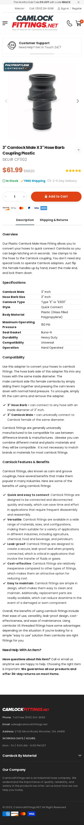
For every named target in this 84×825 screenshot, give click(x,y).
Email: (6, 724)
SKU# (8, 159)
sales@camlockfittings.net (29, 724)
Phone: (6, 717)
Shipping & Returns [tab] (54, 220)
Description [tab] (25, 220)
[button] (77, 101)
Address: (8, 731)
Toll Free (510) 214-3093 (29, 717)
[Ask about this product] (78, 150)
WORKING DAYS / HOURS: (19, 738)
